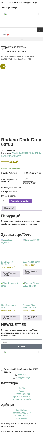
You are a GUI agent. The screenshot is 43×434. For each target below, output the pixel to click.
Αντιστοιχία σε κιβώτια (11, 188)
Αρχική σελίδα (7, 56)
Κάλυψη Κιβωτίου (9, 173)
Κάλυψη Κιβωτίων (9, 192)
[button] (21, 39)
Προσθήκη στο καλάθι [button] (9, 274)
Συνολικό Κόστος (8, 196)
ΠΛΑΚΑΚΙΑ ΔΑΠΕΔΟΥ (11, 156)
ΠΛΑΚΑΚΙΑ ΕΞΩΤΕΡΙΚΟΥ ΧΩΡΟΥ (26, 153)
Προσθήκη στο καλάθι (20, 201)
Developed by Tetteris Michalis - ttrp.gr (17, 431)
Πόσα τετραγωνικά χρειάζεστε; (9, 180)
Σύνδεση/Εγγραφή (9, 8)
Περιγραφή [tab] (9, 208)
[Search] (40, 29)
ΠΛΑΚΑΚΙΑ (18, 56)
